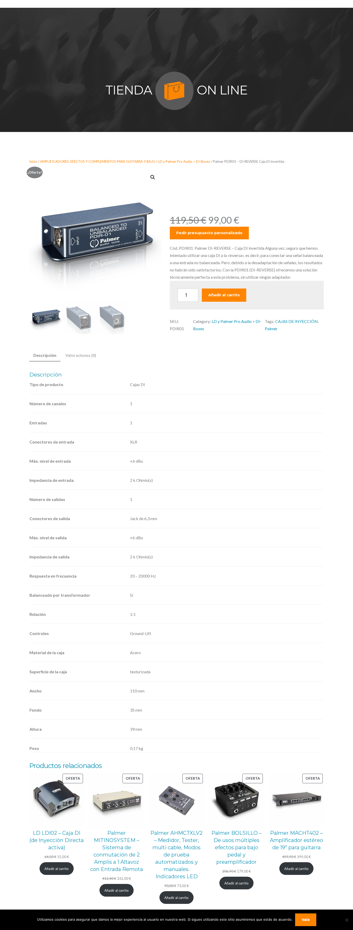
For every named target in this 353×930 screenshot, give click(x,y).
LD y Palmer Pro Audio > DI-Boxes (184, 161)
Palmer (271, 328)
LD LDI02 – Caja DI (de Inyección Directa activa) (56, 840)
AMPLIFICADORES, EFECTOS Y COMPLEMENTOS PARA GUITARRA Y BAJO (97, 161)
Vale (306, 919)
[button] (152, 177)
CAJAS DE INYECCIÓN (296, 321)
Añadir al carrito (224, 295)
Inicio (33, 161)
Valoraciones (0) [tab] (80, 355)
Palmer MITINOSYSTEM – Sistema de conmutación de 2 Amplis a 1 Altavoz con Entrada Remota (116, 851)
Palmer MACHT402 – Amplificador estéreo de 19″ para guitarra (296, 840)
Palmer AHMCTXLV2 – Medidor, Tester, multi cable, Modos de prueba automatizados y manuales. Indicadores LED (176, 855)
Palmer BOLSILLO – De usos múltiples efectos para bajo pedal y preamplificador (236, 847)
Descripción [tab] (44, 355)
